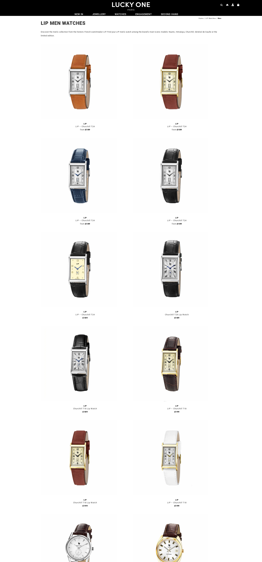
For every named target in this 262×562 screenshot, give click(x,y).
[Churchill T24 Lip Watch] (170, 233)
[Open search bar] (221, 5)
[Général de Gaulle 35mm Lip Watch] (170, 515)
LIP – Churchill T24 (85, 126)
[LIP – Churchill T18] (170, 327)
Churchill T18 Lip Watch (85, 408)
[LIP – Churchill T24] (79, 45)
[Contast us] (227, 5)
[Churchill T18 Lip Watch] (79, 327)
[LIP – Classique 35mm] (79, 515)
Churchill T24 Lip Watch (177, 314)
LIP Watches (210, 18)
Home (201, 18)
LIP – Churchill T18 (176, 408)
